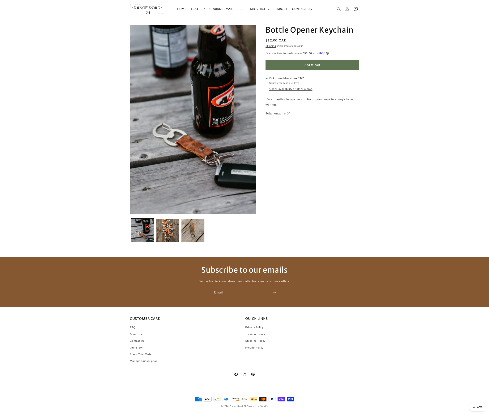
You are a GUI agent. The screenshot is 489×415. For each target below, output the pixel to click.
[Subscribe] (274, 292)
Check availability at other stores (290, 88)
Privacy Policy (254, 327)
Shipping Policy (255, 340)
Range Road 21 (238, 406)
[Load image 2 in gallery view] (167, 230)
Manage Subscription (144, 360)
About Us (136, 334)
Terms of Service (256, 334)
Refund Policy (254, 347)
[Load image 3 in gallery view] (193, 230)
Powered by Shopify (257, 406)
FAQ (133, 327)
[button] (339, 9)
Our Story (136, 347)
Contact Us (137, 340)
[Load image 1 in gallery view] (142, 230)
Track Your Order (141, 354)
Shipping (271, 46)
